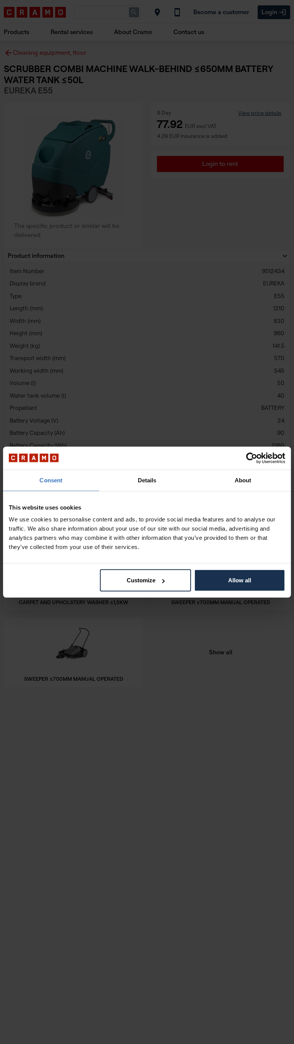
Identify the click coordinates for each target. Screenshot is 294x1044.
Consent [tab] (50, 480)
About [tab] (243, 480)
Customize (141, 580)
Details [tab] (147, 480)
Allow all (239, 580)
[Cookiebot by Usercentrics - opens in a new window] (251, 458)
